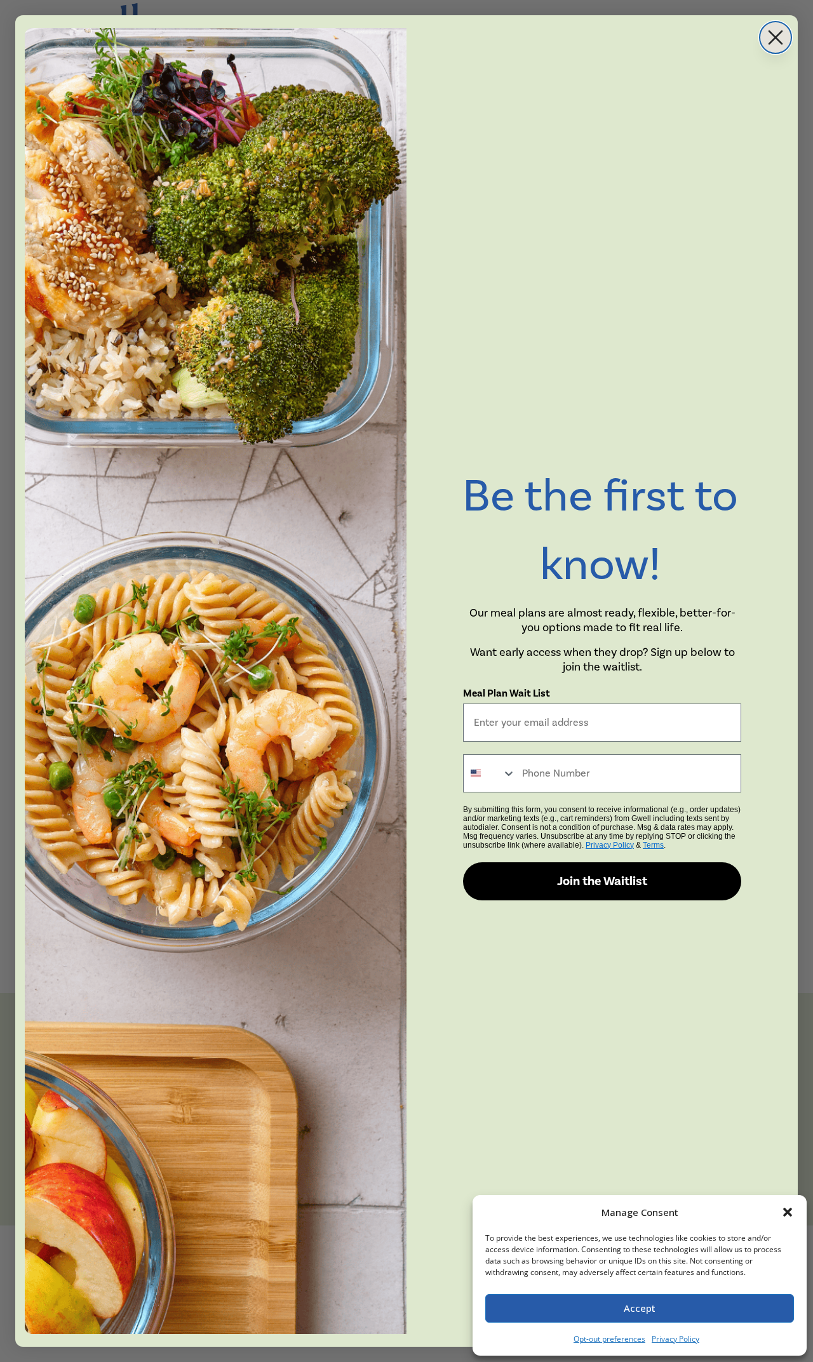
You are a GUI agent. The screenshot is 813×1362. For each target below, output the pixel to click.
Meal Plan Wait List (506, 693)
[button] (787, 1212)
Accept (639, 1308)
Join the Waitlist (602, 881)
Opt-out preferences (609, 1338)
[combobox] (490, 773)
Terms (653, 845)
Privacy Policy (675, 1338)
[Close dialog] (775, 37)
